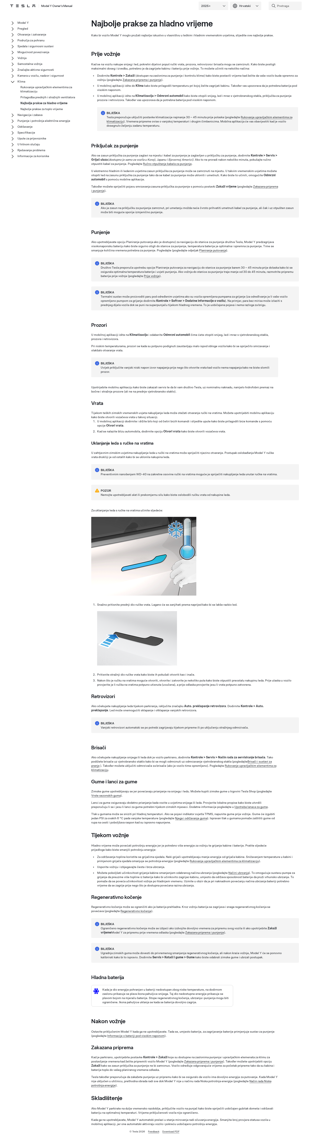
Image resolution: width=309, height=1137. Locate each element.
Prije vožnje (152, 276)
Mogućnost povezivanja (33, 52)
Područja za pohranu (31, 40)
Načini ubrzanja (238, 872)
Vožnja (21, 58)
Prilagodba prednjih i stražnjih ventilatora (47, 97)
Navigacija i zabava (29, 115)
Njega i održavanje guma (191, 818)
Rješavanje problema (31, 150)
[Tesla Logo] (22, 5)
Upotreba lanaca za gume (251, 807)
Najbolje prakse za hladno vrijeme (43, 103)
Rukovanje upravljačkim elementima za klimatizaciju (224, 861)
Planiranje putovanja (212, 250)
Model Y (23, 22)
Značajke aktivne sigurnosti (35, 69)
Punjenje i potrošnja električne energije (43, 120)
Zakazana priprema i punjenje (142, 79)
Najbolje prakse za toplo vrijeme (41, 109)
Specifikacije (26, 132)
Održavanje (25, 126)
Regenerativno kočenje (135, 911)
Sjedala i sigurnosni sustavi (35, 46)
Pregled (22, 28)
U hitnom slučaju (28, 144)
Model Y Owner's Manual (56, 6)
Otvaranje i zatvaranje (31, 34)
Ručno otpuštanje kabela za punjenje (167, 163)
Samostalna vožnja (29, 64)
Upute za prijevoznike (31, 138)
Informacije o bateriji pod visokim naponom (136, 1035)
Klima (21, 81)
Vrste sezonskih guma (106, 795)
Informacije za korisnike (33, 156)
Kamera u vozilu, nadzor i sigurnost (40, 75)
